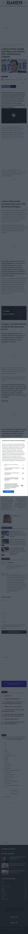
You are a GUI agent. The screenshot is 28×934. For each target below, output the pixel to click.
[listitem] (14, 465)
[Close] (25, 440)
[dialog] (14, 467)
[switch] (22, 468)
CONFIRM (8, 491)
